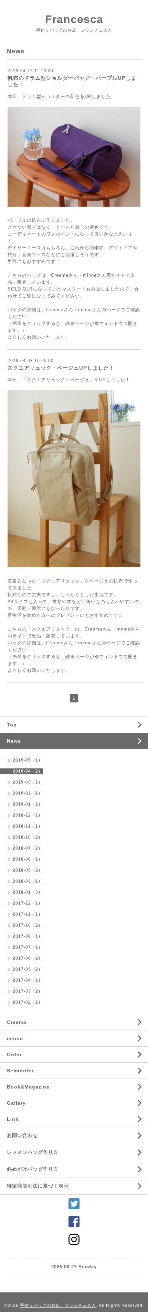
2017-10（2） (28, 925)
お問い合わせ (22, 1135)
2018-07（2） (28, 848)
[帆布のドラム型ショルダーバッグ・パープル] (74, 158)
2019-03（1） (28, 782)
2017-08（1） (28, 936)
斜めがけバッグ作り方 (33, 1169)
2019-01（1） (28, 804)
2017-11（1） (28, 914)
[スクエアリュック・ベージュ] (74, 480)
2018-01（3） (28, 892)
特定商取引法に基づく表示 (38, 1186)
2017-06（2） (28, 958)
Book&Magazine (28, 1087)
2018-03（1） (28, 881)
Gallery (16, 1103)
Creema (17, 1022)
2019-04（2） (28, 771)
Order (14, 1054)
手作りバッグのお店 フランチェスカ (58, 1305)
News (14, 741)
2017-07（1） (28, 947)
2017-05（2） (28, 969)
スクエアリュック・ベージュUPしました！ (61, 368)
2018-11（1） (28, 826)
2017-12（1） (28, 903)
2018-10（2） (28, 837)
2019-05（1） (28, 760)
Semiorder (20, 1070)
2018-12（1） (28, 815)
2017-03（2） (28, 991)
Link (13, 1119)
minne (15, 1038)
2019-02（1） (28, 793)
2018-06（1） (28, 859)
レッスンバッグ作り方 (33, 1152)
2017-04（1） (28, 980)
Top (12, 725)
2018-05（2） (28, 870)
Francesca (74, 19)
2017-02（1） (28, 1002)
